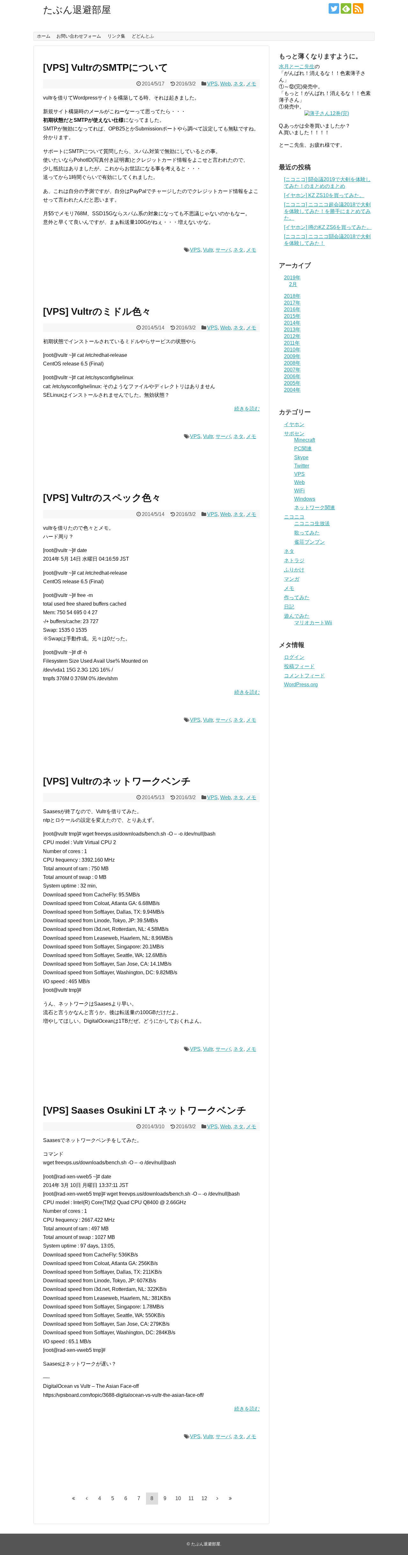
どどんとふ (143, 36)
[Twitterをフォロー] (334, 8)
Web (225, 83)
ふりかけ (294, 569)
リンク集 (116, 36)
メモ (251, 83)
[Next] (217, 1498)
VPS (212, 83)
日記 (289, 606)
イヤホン (294, 424)
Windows (304, 499)
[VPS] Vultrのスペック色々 (102, 497)
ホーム (43, 36)
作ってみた (297, 597)
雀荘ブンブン (309, 542)
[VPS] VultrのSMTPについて (105, 67)
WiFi (299, 490)
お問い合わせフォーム (78, 36)
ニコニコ (294, 517)
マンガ (291, 579)
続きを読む (247, 408)
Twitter (301, 465)
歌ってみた (307, 532)
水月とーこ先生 (297, 66)
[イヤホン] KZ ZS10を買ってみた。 (324, 195)
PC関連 (303, 448)
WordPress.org (301, 684)
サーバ (223, 250)
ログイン (294, 657)
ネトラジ (294, 560)
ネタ (238, 83)
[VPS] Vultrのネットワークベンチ (117, 781)
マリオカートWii (313, 622)
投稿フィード (299, 666)
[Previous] (87, 1498)
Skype (301, 457)
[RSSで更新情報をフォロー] (358, 8)
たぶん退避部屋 (77, 9)
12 (204, 1498)
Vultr (208, 250)
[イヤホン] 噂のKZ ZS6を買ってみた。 (328, 227)
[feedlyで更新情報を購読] (346, 8)
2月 (293, 284)
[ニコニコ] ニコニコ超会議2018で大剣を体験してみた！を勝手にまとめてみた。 (327, 211)
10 (178, 1498)
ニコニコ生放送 (312, 523)
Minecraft (304, 440)
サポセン (294, 433)
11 (191, 1498)
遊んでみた (297, 616)
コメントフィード (304, 675)
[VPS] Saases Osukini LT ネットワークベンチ (144, 1110)
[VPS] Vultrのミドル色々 (97, 311)
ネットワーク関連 (314, 507)
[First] (74, 1498)
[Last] (230, 1498)
